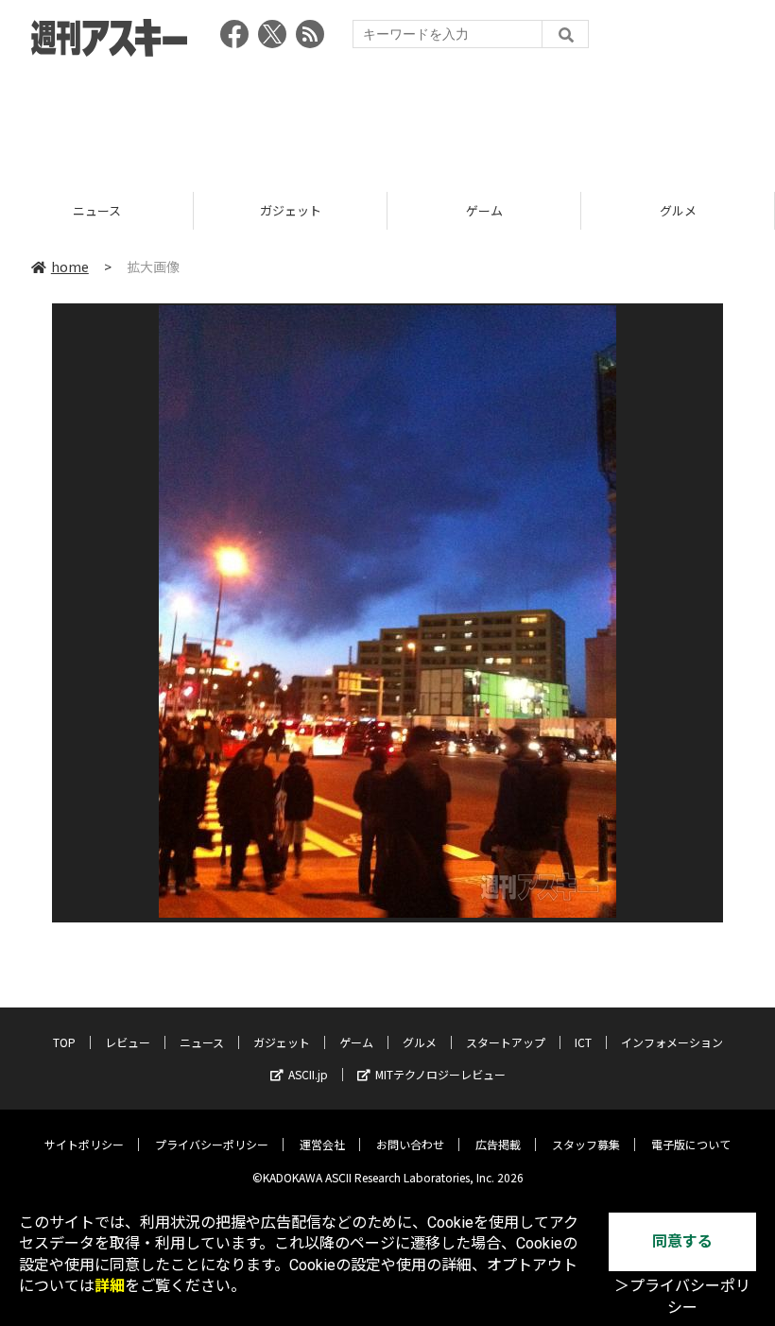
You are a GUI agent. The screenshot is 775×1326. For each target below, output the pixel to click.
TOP (64, 1042)
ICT (583, 1042)
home (70, 266)
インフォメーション (672, 1042)
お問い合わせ (410, 1144)
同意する (682, 1241)
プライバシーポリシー (211, 1144)
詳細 (110, 1286)
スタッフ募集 (586, 1144)
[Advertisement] (387, 118)
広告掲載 (498, 1144)
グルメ (490, 210)
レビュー (127, 1042)
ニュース (202, 1042)
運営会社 (322, 1144)
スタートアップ (505, 1042)
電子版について (691, 1144)
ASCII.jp (308, 1074)
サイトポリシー (84, 1144)
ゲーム (296, 210)
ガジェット (102, 210)
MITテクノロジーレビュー (440, 1074)
